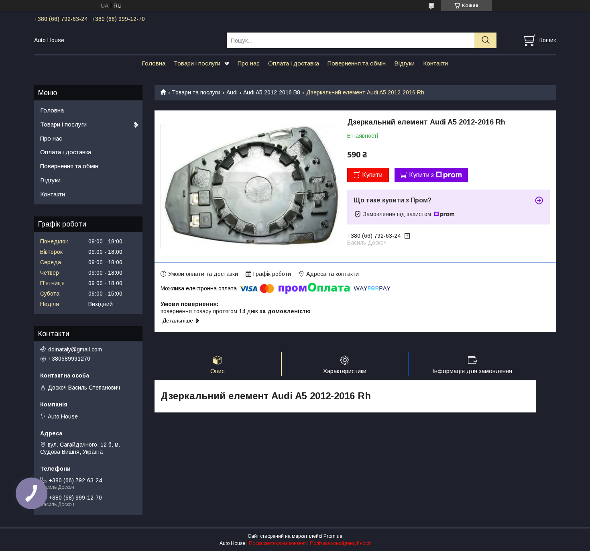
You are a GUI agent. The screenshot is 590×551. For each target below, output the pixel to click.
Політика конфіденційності (340, 543)
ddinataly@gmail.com (75, 349)
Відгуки (404, 63)
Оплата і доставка (293, 63)
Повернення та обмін (357, 63)
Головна (153, 63)
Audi (232, 92)
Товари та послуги (196, 92)
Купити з (421, 174)
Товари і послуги (197, 63)
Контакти (435, 63)
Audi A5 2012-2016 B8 (271, 92)
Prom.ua (332, 536)
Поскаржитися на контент (277, 543)
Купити (372, 174)
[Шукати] (485, 40)
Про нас (249, 63)
